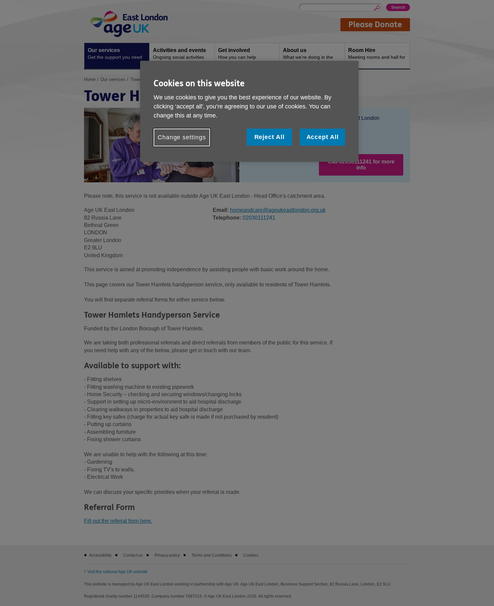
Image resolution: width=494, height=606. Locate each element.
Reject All (269, 137)
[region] (249, 111)
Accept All (322, 137)
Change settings (182, 137)
